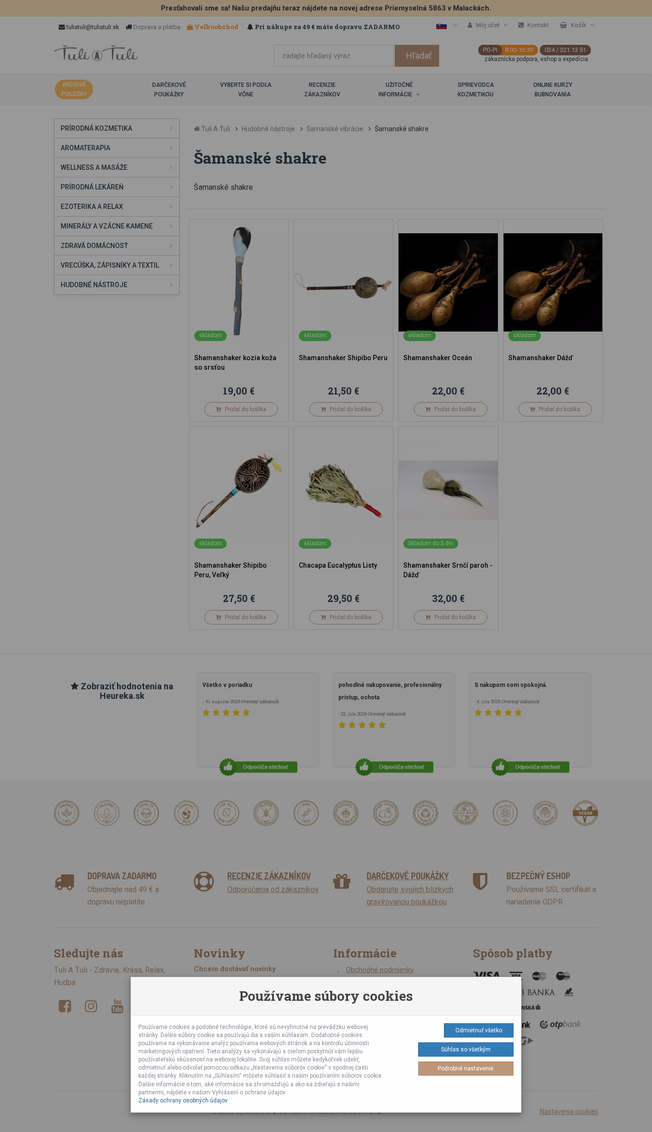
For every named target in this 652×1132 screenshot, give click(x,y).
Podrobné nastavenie (466, 1068)
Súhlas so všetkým (466, 1049)
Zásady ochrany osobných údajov (183, 1100)
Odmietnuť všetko (478, 1030)
